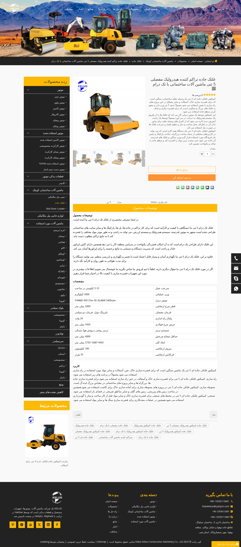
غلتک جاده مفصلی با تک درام (114, 425)
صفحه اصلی (150, 9)
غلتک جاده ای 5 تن (84, 437)
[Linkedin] (48, 524)
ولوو (63, 295)
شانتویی (61, 289)
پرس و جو (181, 169)
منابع (90, 9)
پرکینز (62, 365)
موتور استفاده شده (53, 133)
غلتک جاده (60, 202)
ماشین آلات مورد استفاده (49, 223)
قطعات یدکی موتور (53, 176)
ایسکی (61, 353)
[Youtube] (30, 524)
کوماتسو (61, 259)
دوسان (61, 236)
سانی (62, 265)
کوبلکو (62, 253)
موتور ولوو (60, 102)
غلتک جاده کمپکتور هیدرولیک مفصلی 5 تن (187, 425)
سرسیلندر (58, 341)
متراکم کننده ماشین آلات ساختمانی (116, 437)
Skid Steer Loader (55, 208)
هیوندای (61, 277)
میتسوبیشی (59, 314)
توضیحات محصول (145, 208)
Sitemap (101, 541)
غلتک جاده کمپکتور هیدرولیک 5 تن (175, 431)
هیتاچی (61, 241)
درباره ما (103, 9)
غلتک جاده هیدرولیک (84, 425)
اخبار (80, 9)
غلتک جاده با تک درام (149, 437)
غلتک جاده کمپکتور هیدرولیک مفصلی (92, 431)
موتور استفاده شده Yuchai (52, 163)
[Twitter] (39, 524)
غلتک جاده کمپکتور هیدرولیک (147, 425)
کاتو (63, 247)
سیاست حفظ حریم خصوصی (81, 541)
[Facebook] (57, 524)
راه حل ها (118, 9)
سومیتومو (60, 283)
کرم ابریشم (59, 230)
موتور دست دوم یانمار (54, 169)
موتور (60, 90)
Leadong (44, 541)
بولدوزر (59, 333)
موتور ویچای (59, 120)
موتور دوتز (60, 96)
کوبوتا (62, 300)
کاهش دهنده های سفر (51, 392)
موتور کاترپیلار (58, 114)
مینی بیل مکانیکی (56, 196)
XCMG (61, 271)
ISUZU (61, 347)
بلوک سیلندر (56, 308)
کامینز (62, 183)
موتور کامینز (59, 108)
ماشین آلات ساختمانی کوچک (48, 190)
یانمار (62, 326)
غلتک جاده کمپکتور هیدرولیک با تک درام (134, 431)
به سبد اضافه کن (182, 177)
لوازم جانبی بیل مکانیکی (50, 215)
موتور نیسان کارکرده (55, 151)
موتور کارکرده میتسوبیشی (52, 145)
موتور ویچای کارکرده (55, 157)
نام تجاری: (162, 202)
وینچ (61, 384)
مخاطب (68, 9)
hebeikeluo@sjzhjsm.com (215, 506)
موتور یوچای (59, 126)
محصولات (133, 9)
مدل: (119, 202)
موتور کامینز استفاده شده (52, 139)
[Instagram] (21, 524)
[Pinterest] (13, 524)
